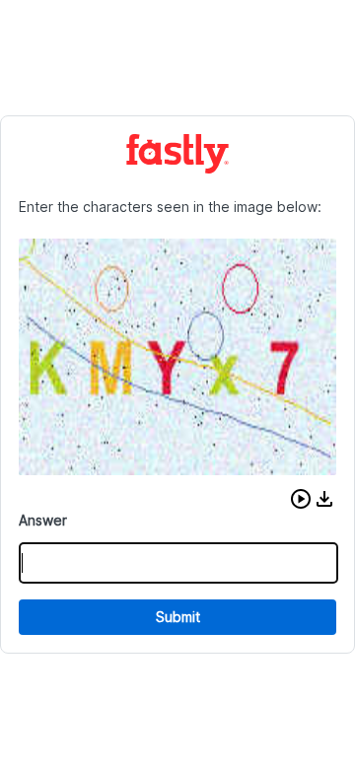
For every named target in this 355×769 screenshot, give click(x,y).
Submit (178, 616)
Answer (43, 520)
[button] (301, 499)
